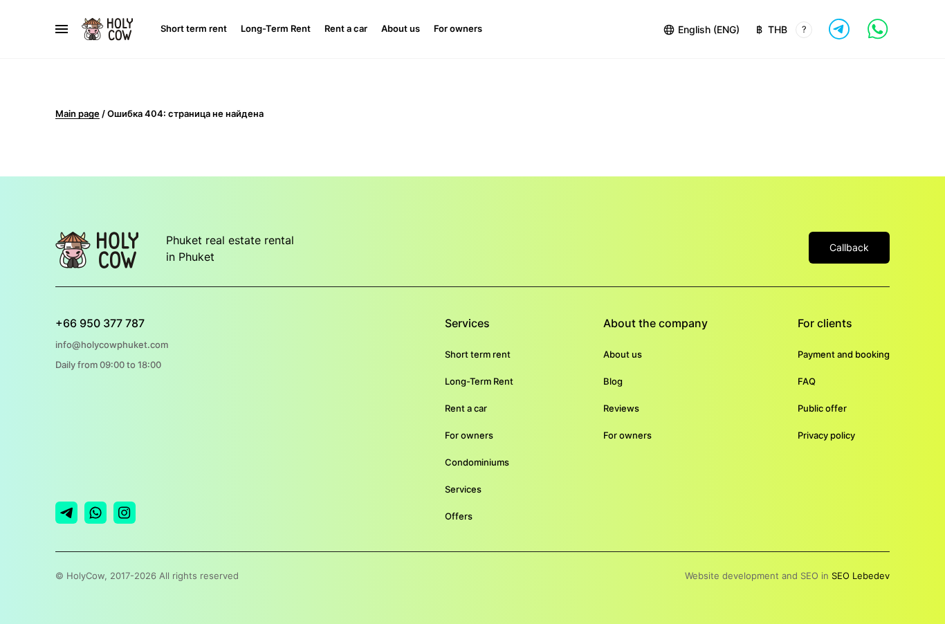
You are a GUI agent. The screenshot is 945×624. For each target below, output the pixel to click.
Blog (613, 381)
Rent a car (345, 28)
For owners (458, 28)
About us (400, 28)
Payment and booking (844, 354)
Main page (77, 113)
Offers (458, 516)
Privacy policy (826, 435)
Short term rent (193, 28)
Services (463, 489)
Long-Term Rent (276, 28)
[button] (701, 29)
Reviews (621, 408)
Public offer (822, 408)
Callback (849, 247)
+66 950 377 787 (100, 323)
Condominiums (477, 462)
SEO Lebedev (861, 575)
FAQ (807, 381)
